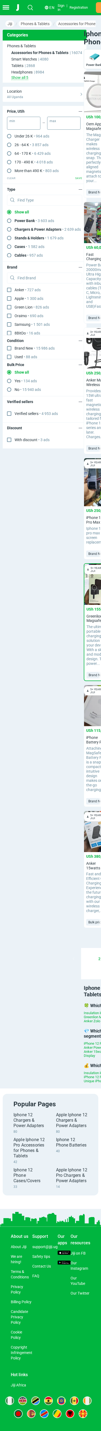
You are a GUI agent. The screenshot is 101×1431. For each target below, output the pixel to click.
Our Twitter (80, 1293)
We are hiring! (16, 1259)
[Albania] (70, 1413)
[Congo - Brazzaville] (57, 1413)
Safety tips (41, 1256)
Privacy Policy (17, 1289)
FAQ (35, 1276)
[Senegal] (74, 1400)
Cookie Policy (16, 1335)
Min (12, 121)
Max (53, 121)
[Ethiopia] (61, 1400)
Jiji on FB (78, 1253)
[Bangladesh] (18, 1413)
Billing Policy (21, 1302)
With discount (32, 440)
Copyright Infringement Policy (21, 1352)
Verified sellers (36, 413)
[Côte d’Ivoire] (87, 1400)
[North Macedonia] (83, 1413)
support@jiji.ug (45, 1247)
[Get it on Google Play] (64, 1263)
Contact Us (41, 1266)
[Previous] (73, 958)
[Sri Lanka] (31, 1413)
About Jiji (18, 1247)
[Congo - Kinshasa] (44, 1413)
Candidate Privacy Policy (19, 1317)
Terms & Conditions (20, 1274)
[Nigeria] (9, 1400)
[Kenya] (22, 1400)
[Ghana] (48, 1400)
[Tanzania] (35, 1400)
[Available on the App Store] (64, 1253)
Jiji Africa (18, 1385)
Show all (22, 212)
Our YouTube (78, 1281)
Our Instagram (79, 1266)
